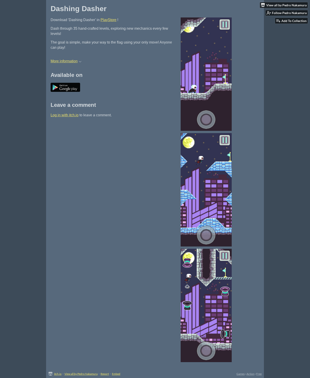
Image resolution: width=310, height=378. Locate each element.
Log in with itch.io (65, 115)
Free (259, 374)
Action (250, 374)
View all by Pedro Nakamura (81, 374)
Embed (116, 374)
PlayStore (108, 20)
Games (240, 374)
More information (64, 61)
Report (105, 374)
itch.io (58, 374)
